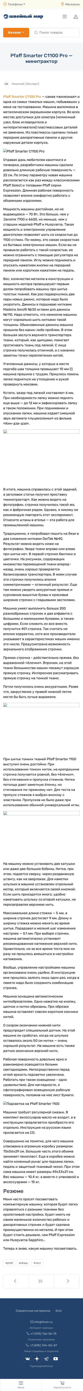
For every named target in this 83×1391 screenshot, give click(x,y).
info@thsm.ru (43, 1322)
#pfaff (9, 1263)
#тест (37, 1263)
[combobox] (55, 32)
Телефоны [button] (15, 4)
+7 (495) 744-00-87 (43, 1345)
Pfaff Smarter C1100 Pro (22, 97)
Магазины (72, 4)
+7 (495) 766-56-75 (43, 1334)
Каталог (14, 32)
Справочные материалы (33, 1311)
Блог (59, 1311)
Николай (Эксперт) (25, 84)
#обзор (23, 1263)
